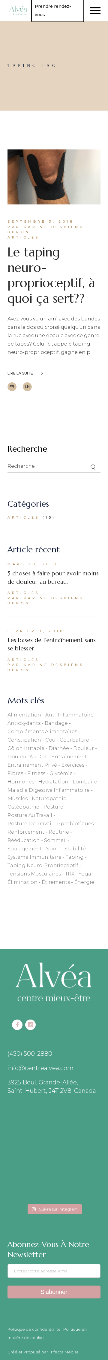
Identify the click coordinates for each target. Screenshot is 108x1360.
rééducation (24, 840)
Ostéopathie (23, 807)
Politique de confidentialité (34, 1329)
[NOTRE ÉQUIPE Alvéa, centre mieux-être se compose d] (30, 1186)
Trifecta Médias (63, 1352)
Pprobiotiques (75, 823)
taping (75, 857)
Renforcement (26, 832)
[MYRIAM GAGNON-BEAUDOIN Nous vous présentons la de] (30, 1158)
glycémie (61, 773)
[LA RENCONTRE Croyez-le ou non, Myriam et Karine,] (30, 1130)
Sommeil (55, 840)
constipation (24, 740)
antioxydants (24, 723)
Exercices (72, 765)
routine (59, 832)
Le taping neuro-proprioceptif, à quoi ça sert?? (51, 275)
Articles (24, 237)
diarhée (59, 748)
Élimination (23, 882)
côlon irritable (26, 748)
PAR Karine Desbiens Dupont (46, 229)
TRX (69, 874)
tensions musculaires (34, 874)
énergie (84, 882)
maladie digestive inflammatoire (49, 790)
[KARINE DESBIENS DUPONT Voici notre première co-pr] (78, 1158)
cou (50, 740)
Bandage (56, 723)
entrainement (69, 757)
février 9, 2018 (36, 631)
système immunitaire (35, 857)
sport (53, 849)
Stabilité (75, 849)
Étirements (56, 882)
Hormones (21, 782)
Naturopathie (49, 798)
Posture (53, 807)
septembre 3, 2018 (41, 221)
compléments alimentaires (42, 731)
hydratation (53, 782)
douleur (83, 748)
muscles (18, 798)
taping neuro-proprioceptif (43, 865)
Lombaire (85, 782)
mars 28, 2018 (33, 564)
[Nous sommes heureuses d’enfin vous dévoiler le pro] (78, 1186)
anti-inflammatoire (69, 715)
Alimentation (24, 715)
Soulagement (25, 849)
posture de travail (30, 823)
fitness (36, 773)
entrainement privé (32, 765)
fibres (15, 773)
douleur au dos (27, 757)
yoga (85, 874)
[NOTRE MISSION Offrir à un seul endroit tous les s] (78, 1130)
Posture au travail (30, 815)
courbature (74, 740)
